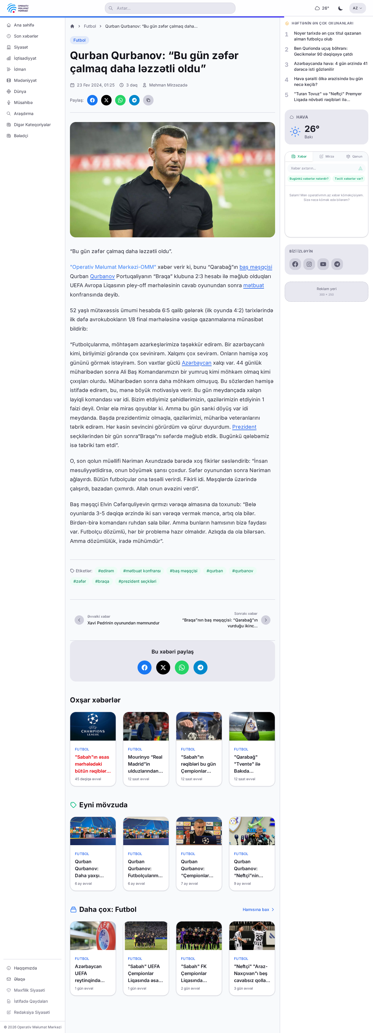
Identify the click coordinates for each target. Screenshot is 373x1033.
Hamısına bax (256, 909)
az (355, 8)
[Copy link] (148, 100)
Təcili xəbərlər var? (349, 178)
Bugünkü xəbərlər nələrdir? (309, 178)
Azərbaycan (197, 363)
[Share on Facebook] (92, 100)
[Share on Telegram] (134, 100)
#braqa (102, 581)
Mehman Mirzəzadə (168, 84)
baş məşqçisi (256, 267)
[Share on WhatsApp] (120, 100)
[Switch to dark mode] (340, 8)
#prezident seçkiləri (137, 581)
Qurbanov (102, 276)
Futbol (90, 26)
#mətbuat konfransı (142, 570)
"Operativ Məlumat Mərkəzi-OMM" (113, 267)
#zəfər (79, 581)
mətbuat (253, 285)
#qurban (215, 570)
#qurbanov (242, 570)
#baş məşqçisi (183, 570)
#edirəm (106, 570)
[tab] (299, 156)
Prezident (244, 427)
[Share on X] (106, 100)
